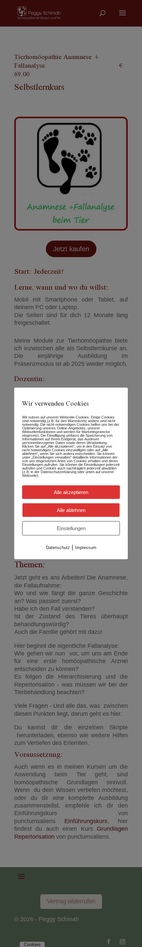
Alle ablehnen (71, 510)
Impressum (85, 547)
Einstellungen (71, 528)
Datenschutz (58, 547)
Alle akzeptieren (71, 492)
